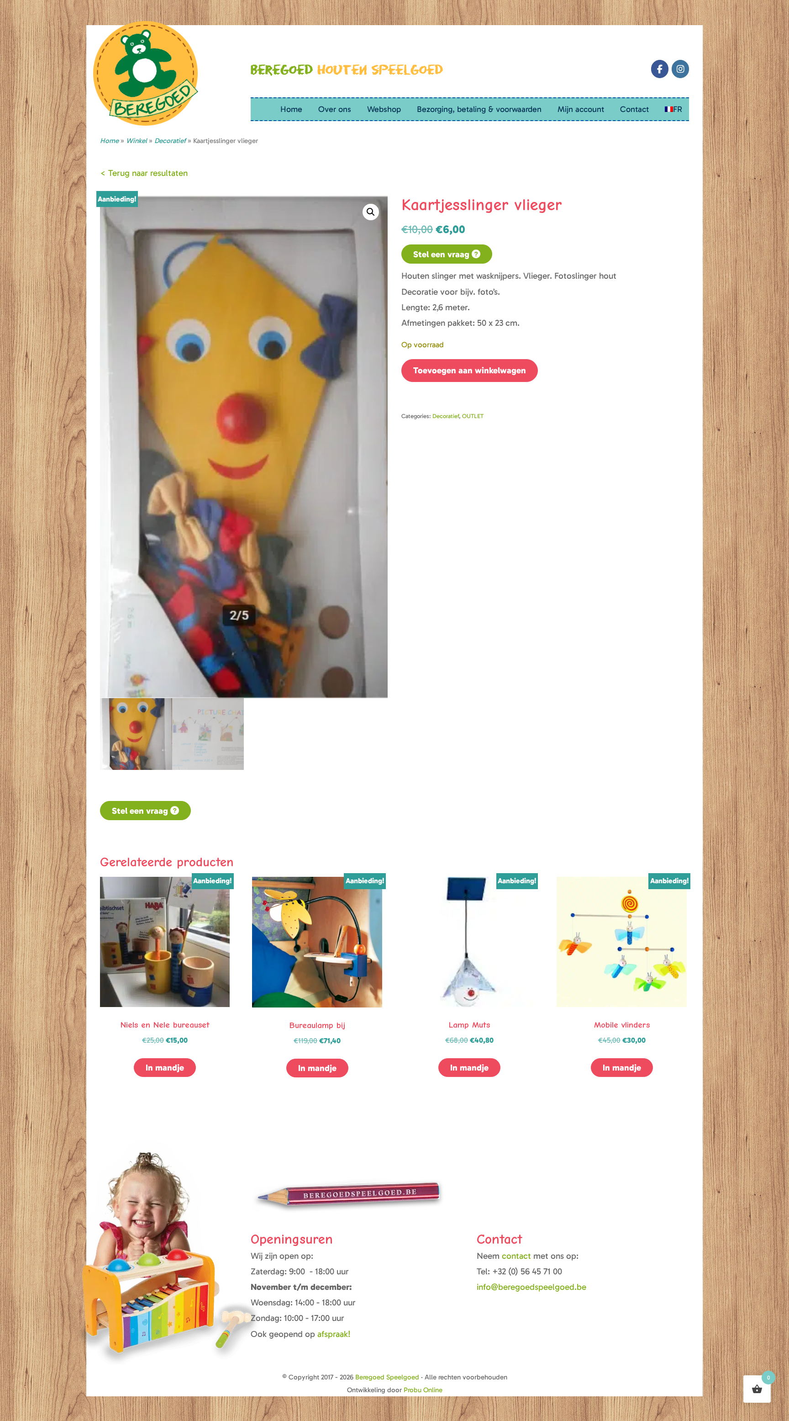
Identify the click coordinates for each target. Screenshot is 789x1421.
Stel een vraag (442, 254)
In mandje (469, 1067)
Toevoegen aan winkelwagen (469, 370)
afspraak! (334, 1334)
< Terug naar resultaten (144, 173)
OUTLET (473, 416)
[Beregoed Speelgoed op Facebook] (659, 69)
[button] (371, 212)
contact (517, 1256)
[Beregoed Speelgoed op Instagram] (680, 69)
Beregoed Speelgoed (387, 1377)
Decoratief (445, 416)
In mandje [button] (165, 1067)
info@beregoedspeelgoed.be (531, 1287)
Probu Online (423, 1390)
